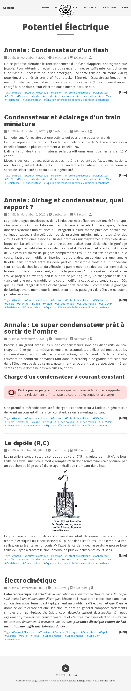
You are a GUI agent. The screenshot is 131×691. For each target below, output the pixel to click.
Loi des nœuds (65, 96)
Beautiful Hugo (76, 680)
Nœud (48, 96)
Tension (57, 92)
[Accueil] (65, 10)
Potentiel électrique (78, 92)
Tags (125, 7)
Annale (17, 92)
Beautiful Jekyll (106, 680)
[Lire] (123, 92)
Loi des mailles (87, 96)
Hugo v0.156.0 (40, 680)
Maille (36, 96)
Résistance (13, 99)
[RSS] (65, 668)
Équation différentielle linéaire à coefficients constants (77, 99)
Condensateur (32, 99)
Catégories (109, 7)
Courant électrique (37, 92)
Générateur (101, 92)
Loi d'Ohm (106, 96)
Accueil (8, 8)
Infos (46, 7)
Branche (23, 96)
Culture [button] (88, 7)
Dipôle (10, 96)
